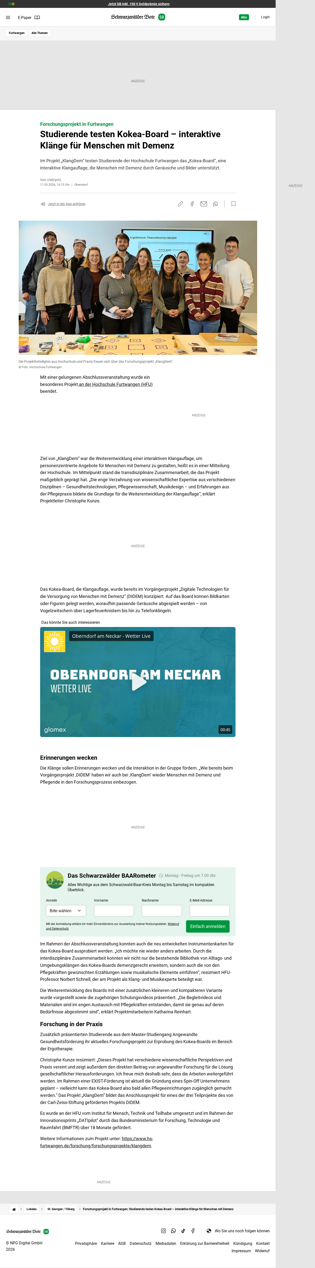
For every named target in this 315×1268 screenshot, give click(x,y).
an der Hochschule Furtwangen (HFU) (115, 384)
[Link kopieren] (180, 204)
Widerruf (262, 1251)
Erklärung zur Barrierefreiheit (204, 1243)
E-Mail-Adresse (201, 900)
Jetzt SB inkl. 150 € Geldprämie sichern (139, 4)
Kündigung (242, 1243)
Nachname (150, 900)
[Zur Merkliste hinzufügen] (232, 204)
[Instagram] (164, 1231)
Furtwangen (17, 33)
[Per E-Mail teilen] (204, 204)
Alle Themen (40, 33)
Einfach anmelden (207, 926)
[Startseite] (14, 1209)
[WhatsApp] (173, 1231)
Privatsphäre (86, 1243)
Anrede (51, 900)
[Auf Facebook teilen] (192, 204)
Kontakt (263, 1243)
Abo (244, 17)
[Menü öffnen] (8, 17)
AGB (122, 1243)
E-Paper (24, 17)
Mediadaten (166, 1243)
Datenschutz (141, 1243)
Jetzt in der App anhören (66, 204)
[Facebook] (193, 1231)
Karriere (107, 1243)
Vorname (101, 900)
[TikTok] (183, 1231)
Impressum (241, 1251)
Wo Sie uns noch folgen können (242, 1231)
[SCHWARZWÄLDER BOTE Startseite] (137, 17)
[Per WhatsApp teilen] (215, 204)
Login (265, 17)
